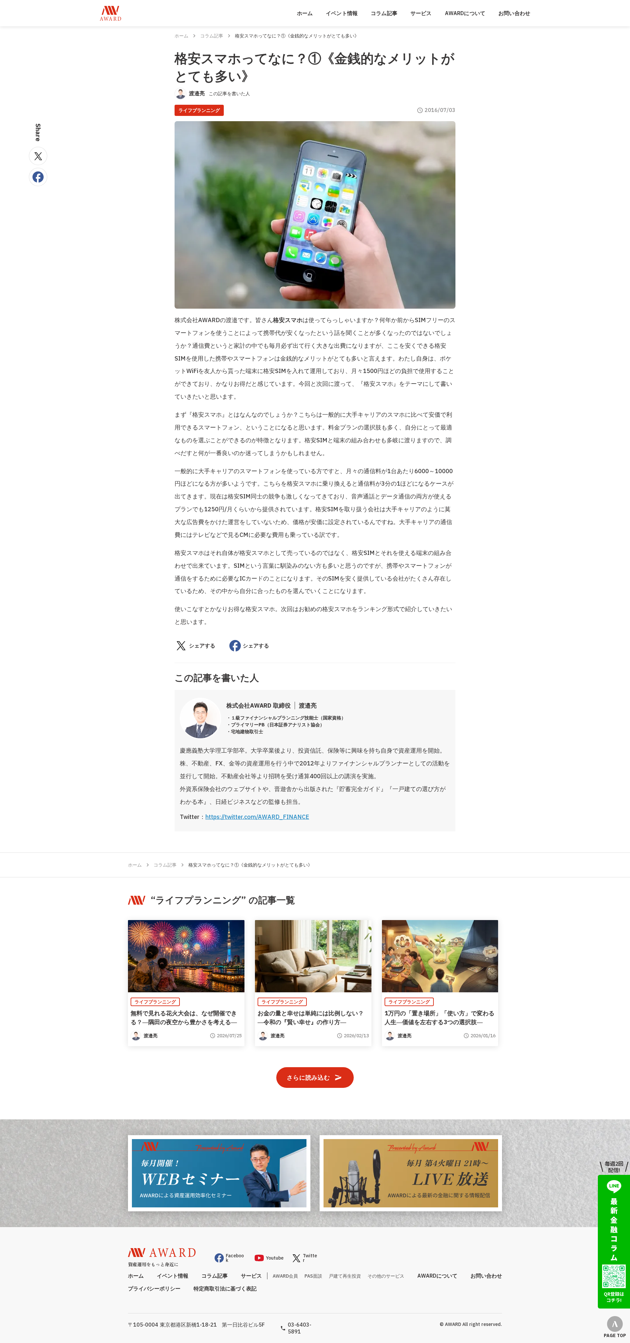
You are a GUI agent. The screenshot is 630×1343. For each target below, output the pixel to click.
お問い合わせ (514, 13)
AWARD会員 (285, 1276)
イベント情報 (342, 13)
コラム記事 (384, 13)
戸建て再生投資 (345, 1276)
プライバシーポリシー (154, 1288)
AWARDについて (465, 13)
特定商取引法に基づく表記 (225, 1288)
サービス (421, 13)
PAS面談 (313, 1276)
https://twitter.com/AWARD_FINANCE (257, 817)
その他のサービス (386, 1276)
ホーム (305, 13)
